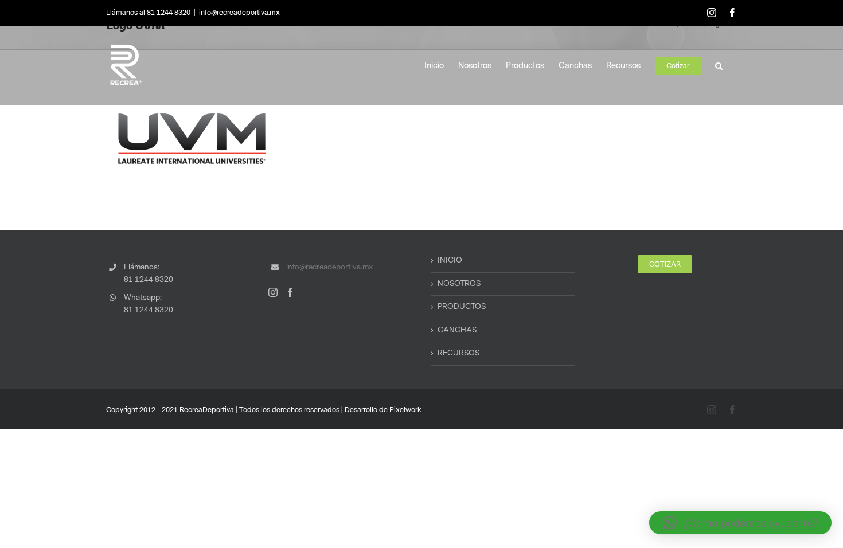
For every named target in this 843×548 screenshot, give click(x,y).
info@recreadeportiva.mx (239, 12)
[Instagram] (273, 292)
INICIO (450, 260)
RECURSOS (458, 353)
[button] (719, 65)
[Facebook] (290, 292)
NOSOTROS (459, 284)
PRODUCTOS (462, 307)
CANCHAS (457, 330)
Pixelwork (405, 409)
